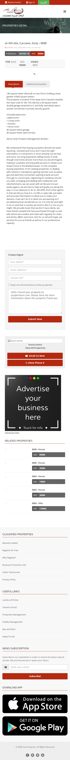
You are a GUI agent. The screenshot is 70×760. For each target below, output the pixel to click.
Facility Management (12, 621)
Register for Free (10, 550)
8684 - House (38, 476)
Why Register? (9, 557)
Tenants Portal (9, 607)
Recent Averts (14, 2)
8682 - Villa (37, 503)
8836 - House (38, 449)
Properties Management (14, 614)
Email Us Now (36, 355)
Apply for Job (8, 636)
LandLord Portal (10, 599)
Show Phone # (36, 362)
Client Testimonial (11, 572)
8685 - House (38, 462)
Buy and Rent (8, 629)
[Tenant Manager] (35, 703)
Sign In (31, 2)
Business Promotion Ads (14, 564)
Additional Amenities (36, 84)
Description (13, 84)
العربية (43, 2)
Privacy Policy (9, 579)
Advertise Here (12, 432)
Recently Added (10, 543)
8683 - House (38, 489)
